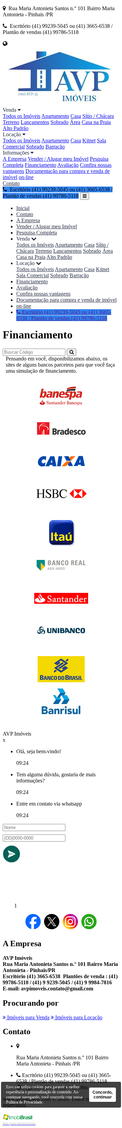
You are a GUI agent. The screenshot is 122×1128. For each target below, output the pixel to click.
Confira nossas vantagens (43, 294)
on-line (26, 177)
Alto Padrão (15, 128)
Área (75, 122)
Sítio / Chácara (98, 116)
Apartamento (55, 116)
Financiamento (40, 165)
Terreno (11, 122)
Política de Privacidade (24, 1102)
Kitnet (89, 140)
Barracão (55, 146)
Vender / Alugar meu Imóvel (58, 159)
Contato (11, 183)
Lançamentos (35, 122)
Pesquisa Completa (36, 232)
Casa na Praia (96, 122)
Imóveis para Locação (78, 1017)
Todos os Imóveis (21, 116)
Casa (75, 116)
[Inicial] (61, 104)
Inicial (22, 208)
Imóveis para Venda (27, 1017)
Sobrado (59, 122)
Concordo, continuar (103, 1094)
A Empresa (14, 159)
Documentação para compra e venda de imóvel (66, 300)
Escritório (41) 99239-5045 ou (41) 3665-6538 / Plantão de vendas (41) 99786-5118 (63, 315)
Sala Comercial (32, 275)
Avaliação (68, 165)
